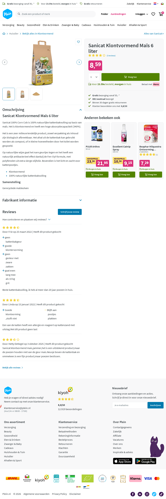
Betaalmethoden (68, 431)
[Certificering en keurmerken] (87, 478)
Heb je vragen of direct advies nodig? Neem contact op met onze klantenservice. (27, 399)
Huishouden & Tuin (104, 25)
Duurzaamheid (67, 456)
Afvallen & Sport (138, 25)
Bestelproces (66, 439)
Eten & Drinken (51, 25)
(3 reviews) (111, 55)
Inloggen (140, 14)
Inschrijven (155, 405)
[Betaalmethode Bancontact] (86, 486)
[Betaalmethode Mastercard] (157, 478)
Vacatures (118, 439)
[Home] (3, 33)
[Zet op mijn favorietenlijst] (78, 42)
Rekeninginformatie (69, 435)
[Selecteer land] (156, 4)
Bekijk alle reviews (11, 367)
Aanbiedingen (118, 14)
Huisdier (121, 25)
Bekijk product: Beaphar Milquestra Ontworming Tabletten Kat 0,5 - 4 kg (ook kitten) (150, 150)
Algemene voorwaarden (36, 493)
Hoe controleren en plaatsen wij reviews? (24, 219)
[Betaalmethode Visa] (148, 478)
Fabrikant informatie (19, 200)
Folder (104, 14)
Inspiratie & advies (123, 452)
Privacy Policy (59, 493)
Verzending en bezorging (72, 427)
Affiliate (117, 435)
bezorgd (103, 99)
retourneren (93, 3)
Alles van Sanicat (153, 33)
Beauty (20, 25)
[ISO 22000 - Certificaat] (102, 478)
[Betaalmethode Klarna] (135, 478)
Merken (117, 448)
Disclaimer (75, 493)
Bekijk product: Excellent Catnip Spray (124, 150)
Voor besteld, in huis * (59, 3)
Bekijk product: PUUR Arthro (97, 150)
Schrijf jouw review (69, 211)
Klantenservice (144, 3)
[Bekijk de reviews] (97, 55)
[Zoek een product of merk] (18, 14)
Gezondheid (33, 25)
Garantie (63, 452)
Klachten (63, 448)
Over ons (118, 443)
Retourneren (65, 443)
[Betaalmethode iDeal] (78, 486)
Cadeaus (86, 25)
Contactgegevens (122, 427)
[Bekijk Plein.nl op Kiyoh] (42, 478)
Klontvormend (45, 33)
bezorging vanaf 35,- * (20, 3)
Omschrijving (13, 110)
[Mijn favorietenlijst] (153, 14)
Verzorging (8, 25)
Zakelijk (130, 3)
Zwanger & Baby (70, 25)
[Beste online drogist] (113, 478)
